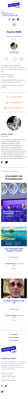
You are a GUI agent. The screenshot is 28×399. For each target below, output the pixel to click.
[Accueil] (14, 3)
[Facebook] (9, 19)
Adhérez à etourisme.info (10, 15)
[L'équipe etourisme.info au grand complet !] (14, 87)
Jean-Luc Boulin (7, 134)
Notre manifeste (14, 337)
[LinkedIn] (13, 19)
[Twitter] (18, 19)
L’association (14, 334)
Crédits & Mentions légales (8, 380)
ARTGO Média (11, 376)
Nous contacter (14, 340)
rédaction (11, 365)
